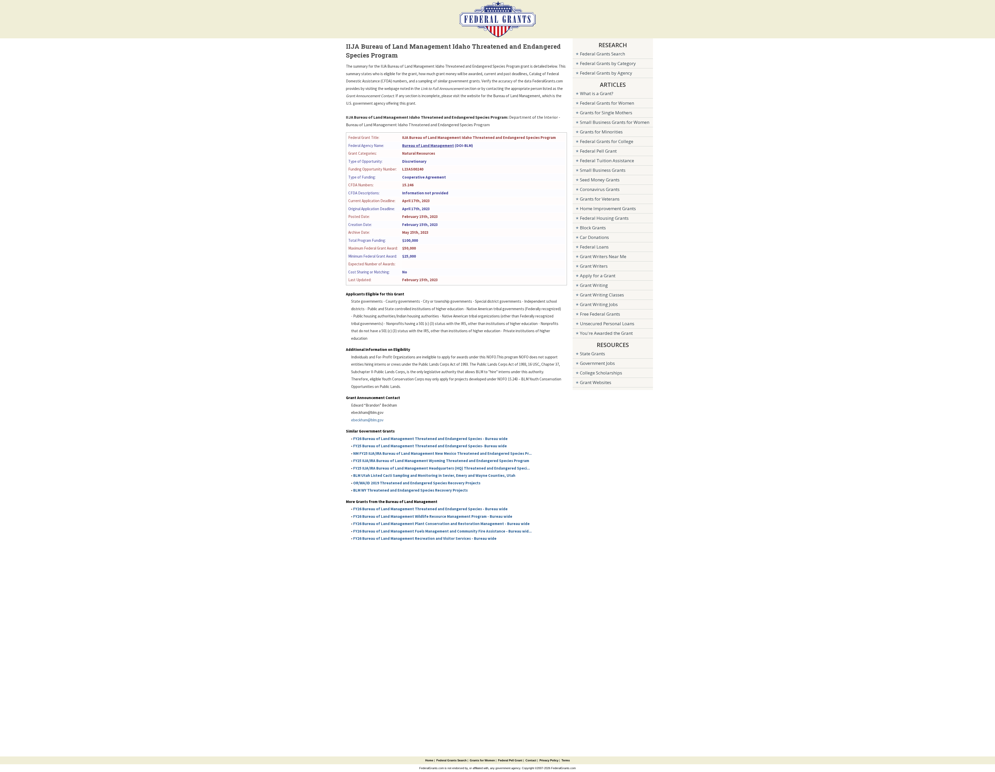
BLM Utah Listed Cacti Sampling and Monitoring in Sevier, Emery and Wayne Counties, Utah (434, 475)
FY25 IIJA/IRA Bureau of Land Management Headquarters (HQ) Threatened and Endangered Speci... (441, 468)
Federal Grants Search (602, 54)
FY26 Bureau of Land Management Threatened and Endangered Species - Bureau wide (430, 438)
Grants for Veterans (600, 199)
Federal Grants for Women (607, 103)
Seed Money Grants (600, 180)
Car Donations (594, 237)
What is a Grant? (596, 93)
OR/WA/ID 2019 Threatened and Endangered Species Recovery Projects (416, 482)
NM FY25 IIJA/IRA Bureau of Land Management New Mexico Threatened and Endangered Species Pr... (442, 453)
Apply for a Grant (597, 276)
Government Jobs (597, 363)
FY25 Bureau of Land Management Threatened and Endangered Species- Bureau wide (430, 445)
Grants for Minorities (601, 132)
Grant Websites (595, 382)
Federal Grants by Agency (606, 73)
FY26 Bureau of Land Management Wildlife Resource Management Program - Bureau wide (432, 516)
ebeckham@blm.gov (367, 419)
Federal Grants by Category (608, 63)
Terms (566, 760)
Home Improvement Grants (608, 208)
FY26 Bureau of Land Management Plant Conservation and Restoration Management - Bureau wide (441, 523)
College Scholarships (601, 373)
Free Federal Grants (600, 314)
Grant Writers (594, 266)
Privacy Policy (548, 760)
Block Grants (593, 228)
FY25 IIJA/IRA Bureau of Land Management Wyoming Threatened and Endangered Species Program (441, 460)
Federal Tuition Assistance (607, 161)
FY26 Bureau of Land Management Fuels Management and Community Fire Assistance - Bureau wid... (442, 531)
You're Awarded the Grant (606, 333)
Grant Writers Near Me (603, 256)
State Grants (592, 354)
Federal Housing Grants (604, 218)
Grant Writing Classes (602, 295)
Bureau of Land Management (428, 145)
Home (429, 760)
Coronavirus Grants (600, 189)
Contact (530, 760)
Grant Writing (594, 285)
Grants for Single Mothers (606, 113)
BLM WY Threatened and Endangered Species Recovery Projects (410, 490)
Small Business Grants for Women (614, 122)
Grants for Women (482, 760)
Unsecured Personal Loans (607, 324)
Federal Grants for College (606, 141)
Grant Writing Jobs (599, 304)
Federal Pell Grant (598, 151)
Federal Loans (594, 247)
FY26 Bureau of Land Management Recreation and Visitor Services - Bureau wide (424, 538)
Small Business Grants (603, 170)
